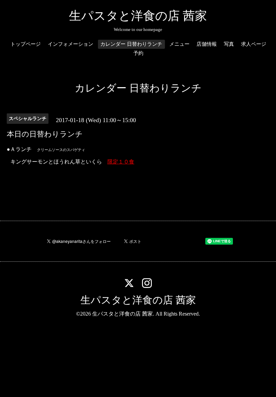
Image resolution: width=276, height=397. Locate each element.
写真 (229, 44)
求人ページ (253, 44)
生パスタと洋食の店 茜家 (138, 16)
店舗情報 (207, 44)
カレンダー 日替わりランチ (131, 44)
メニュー (179, 44)
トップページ (25, 44)
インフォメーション (70, 44)
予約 (138, 53)
